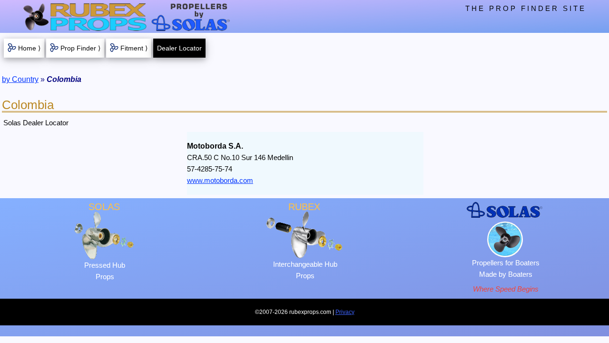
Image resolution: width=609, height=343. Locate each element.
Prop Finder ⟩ (80, 48)
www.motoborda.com (220, 180)
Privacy (344, 312)
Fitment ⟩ (133, 48)
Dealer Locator (179, 48)
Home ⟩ (29, 48)
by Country (20, 79)
